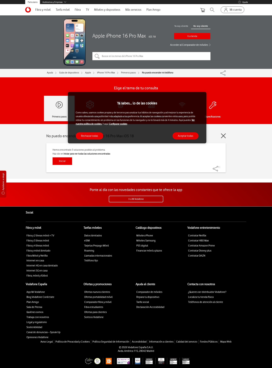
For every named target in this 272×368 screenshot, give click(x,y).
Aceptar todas (185, 135)
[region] (137, 117)
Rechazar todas (89, 135)
